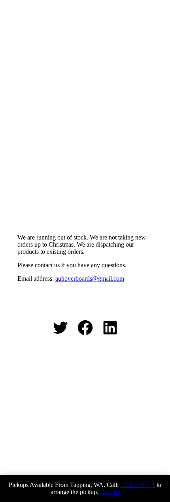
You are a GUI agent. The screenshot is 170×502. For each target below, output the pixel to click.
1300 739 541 (137, 484)
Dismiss (110, 492)
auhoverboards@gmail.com (89, 278)
